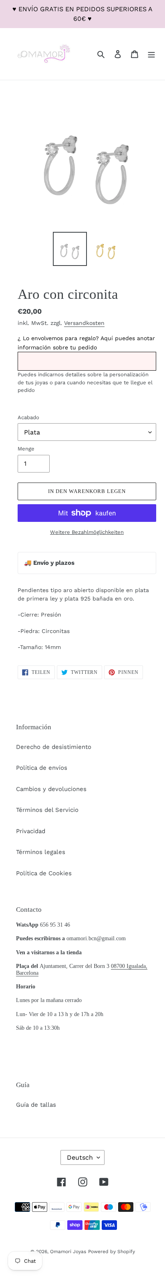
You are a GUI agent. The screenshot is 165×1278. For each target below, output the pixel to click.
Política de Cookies (44, 873)
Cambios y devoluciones (51, 789)
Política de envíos (41, 767)
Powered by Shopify (111, 1251)
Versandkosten (84, 323)
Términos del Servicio (47, 809)
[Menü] (151, 54)
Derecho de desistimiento (53, 747)
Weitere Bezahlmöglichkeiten (87, 532)
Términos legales (40, 852)
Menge (26, 449)
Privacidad (30, 831)
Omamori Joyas (68, 1251)
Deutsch (80, 1157)
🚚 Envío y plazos (49, 562)
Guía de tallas (36, 1104)
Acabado (28, 417)
